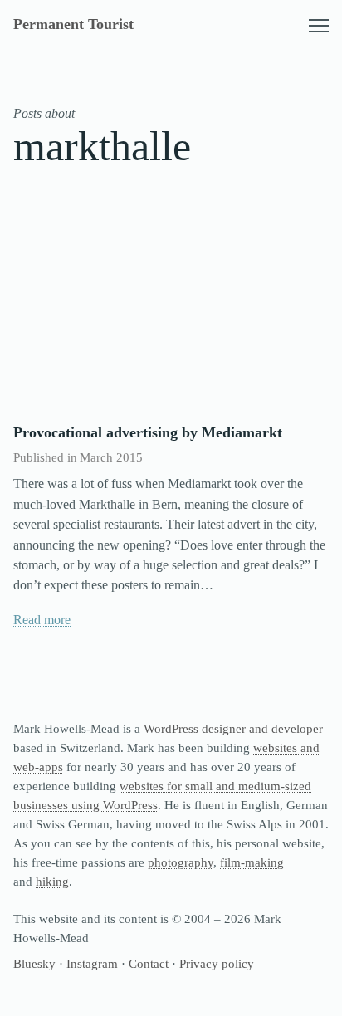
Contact (149, 963)
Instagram (92, 963)
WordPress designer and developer (233, 728)
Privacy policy (216, 963)
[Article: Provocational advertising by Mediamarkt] (171, 305)
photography (180, 862)
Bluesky (34, 963)
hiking (52, 881)
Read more (42, 620)
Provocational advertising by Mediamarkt (147, 432)
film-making (252, 862)
